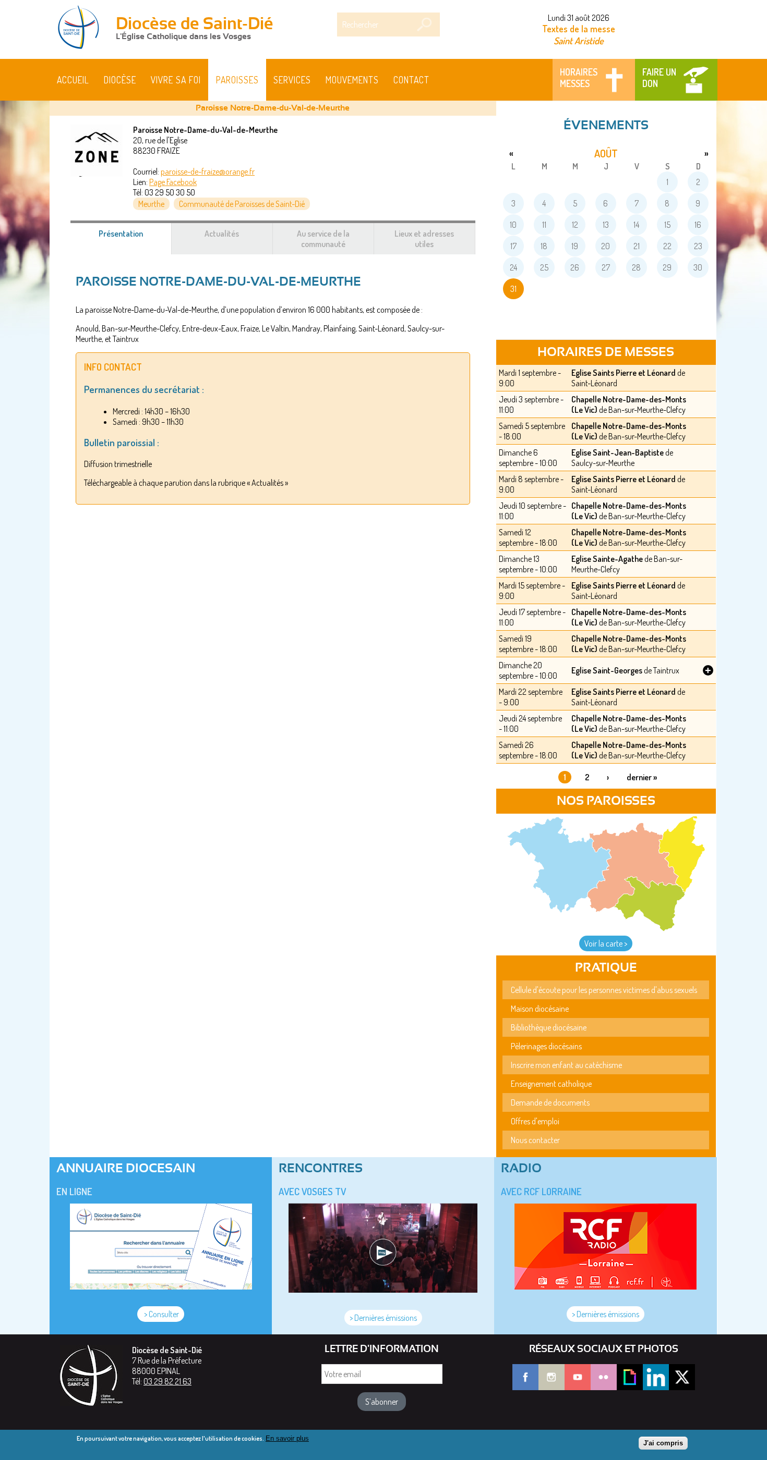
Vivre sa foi (176, 79)
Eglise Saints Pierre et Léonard (623, 372)
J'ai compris (663, 1443)
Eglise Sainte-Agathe (607, 559)
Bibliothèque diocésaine (548, 1027)
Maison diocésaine (540, 1008)
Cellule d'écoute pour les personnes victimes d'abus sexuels (604, 990)
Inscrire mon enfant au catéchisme (566, 1065)
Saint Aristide (579, 40)
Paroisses (237, 79)
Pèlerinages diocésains (546, 1046)
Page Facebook (173, 182)
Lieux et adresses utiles (424, 238)
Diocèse (120, 79)
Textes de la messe (578, 28)
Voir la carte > (605, 943)
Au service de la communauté (323, 238)
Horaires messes (578, 77)
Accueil (73, 79)
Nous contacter (535, 1140)
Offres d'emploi (535, 1121)
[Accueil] (82, 28)
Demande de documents (550, 1102)
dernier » (642, 777)
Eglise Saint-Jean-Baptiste (617, 452)
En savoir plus (287, 1438)
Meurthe (151, 204)
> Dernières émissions (383, 1317)
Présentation (133, 238)
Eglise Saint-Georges (606, 670)
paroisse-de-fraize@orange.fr (208, 171)
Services (292, 79)
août (606, 153)
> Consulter (160, 1314)
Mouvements (352, 79)
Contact (411, 79)
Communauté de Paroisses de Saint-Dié (242, 204)
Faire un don (659, 77)
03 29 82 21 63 (167, 1381)
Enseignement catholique (551, 1083)
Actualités (222, 233)
